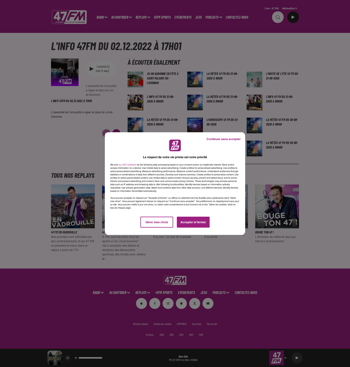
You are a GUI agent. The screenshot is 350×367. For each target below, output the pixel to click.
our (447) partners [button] (127, 164)
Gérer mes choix (156, 222)
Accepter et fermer (193, 222)
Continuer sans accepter (224, 139)
